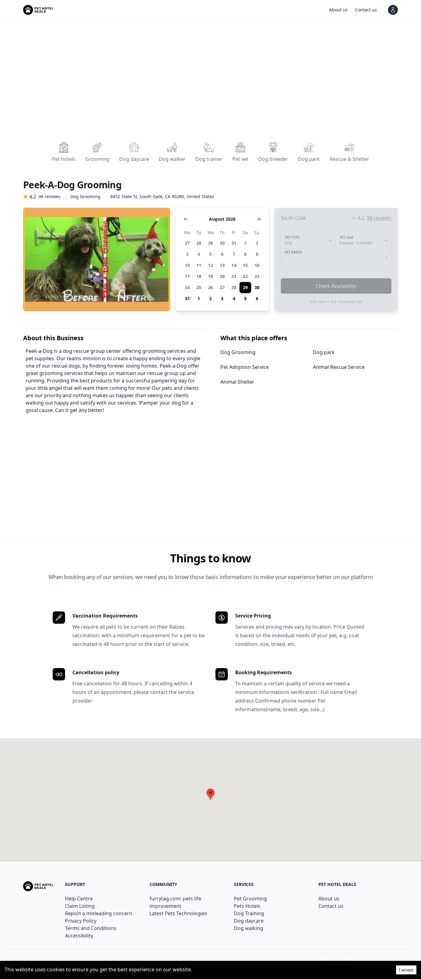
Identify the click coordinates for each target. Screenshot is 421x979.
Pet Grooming (250, 898)
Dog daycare (249, 920)
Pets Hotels (247, 906)
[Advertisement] (208, 82)
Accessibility (79, 935)
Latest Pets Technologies (178, 913)
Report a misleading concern (98, 913)
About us (328, 898)
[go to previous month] (185, 219)
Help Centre (79, 898)
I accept (406, 970)
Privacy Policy (80, 920)
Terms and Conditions (90, 928)
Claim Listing (80, 906)
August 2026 (222, 219)
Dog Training (249, 913)
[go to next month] (258, 219)
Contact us (330, 906)
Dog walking (248, 928)
